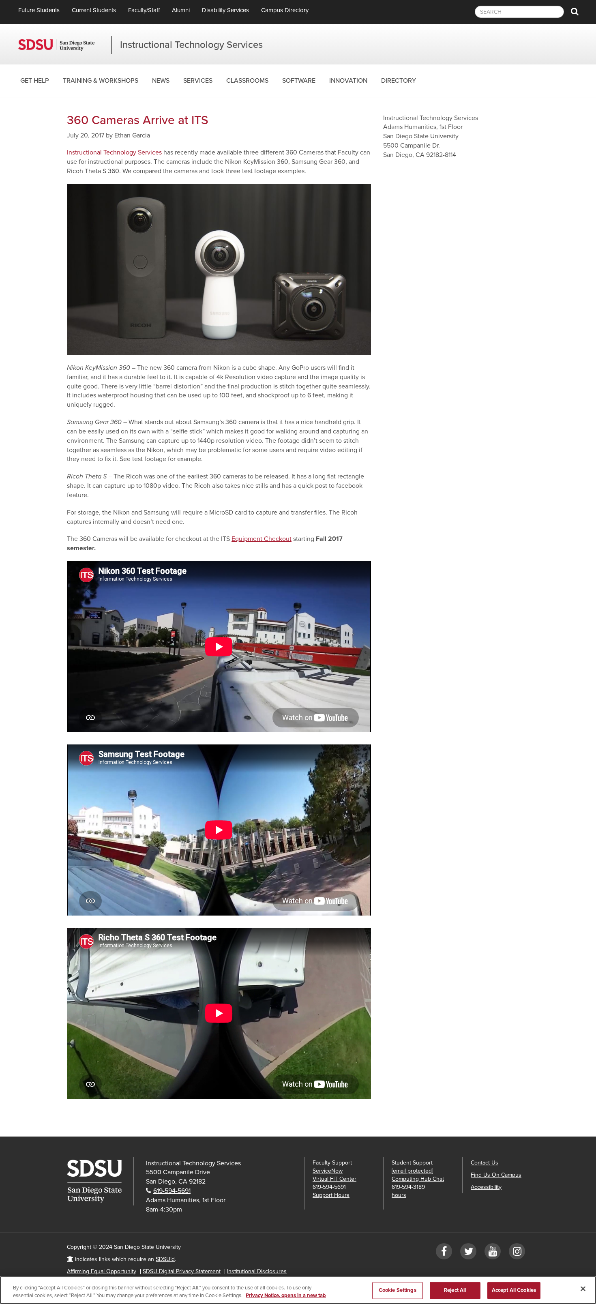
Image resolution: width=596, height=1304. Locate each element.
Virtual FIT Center (334, 1178)
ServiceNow (328, 1170)
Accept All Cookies (514, 1290)
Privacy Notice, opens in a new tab (286, 1295)
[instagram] (517, 1253)
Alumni (181, 10)
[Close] (583, 1289)
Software (298, 81)
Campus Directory (285, 10)
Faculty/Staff (144, 10)
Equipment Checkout (262, 539)
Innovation (348, 81)
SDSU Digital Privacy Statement (182, 1271)
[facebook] (444, 1253)
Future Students (39, 10)
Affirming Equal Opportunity (101, 1271)
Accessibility (486, 1187)
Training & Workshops (100, 81)
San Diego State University (64, 45)
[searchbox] (519, 12)
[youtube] (492, 1253)
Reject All (455, 1290)
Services (197, 81)
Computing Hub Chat (418, 1178)
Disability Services (225, 10)
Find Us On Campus (496, 1174)
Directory (398, 81)
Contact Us (484, 1162)
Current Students (94, 10)
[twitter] (468, 1253)
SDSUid (165, 1259)
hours (399, 1195)
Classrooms (247, 81)
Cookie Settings (397, 1290)
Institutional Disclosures (257, 1271)
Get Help (34, 81)
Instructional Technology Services (191, 45)
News (160, 81)
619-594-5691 (172, 1191)
